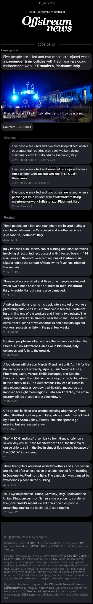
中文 (52, 3)
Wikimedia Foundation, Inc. (43, 591)
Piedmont (63, 66)
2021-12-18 (10, 295)
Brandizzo (45, 66)
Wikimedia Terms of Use (64, 584)
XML (56, 546)
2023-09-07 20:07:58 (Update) (31, 183)
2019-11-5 (9, 484)
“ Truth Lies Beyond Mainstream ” (46, 12)
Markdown (22, 546)
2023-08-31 (46, 44)
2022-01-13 (10, 272)
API (81, 543)
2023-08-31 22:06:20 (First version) (33, 160)
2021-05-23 (10, 355)
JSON (44, 546)
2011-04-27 (10, 512)
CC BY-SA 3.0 (35, 543)
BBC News (24, 127)
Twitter (8, 549)
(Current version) (22, 206)
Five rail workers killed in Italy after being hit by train (44, 115)
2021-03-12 (10, 401)
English (43, 3)
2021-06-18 (10, 332)
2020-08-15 (10, 457)
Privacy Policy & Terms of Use (29, 588)
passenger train (19, 61)
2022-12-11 (10, 239)
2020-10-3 (10, 429)
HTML (34, 546)
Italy (76, 66)
